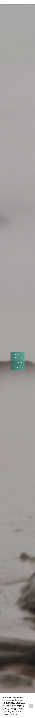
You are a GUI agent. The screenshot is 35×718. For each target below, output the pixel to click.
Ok (31, 706)
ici (19, 708)
